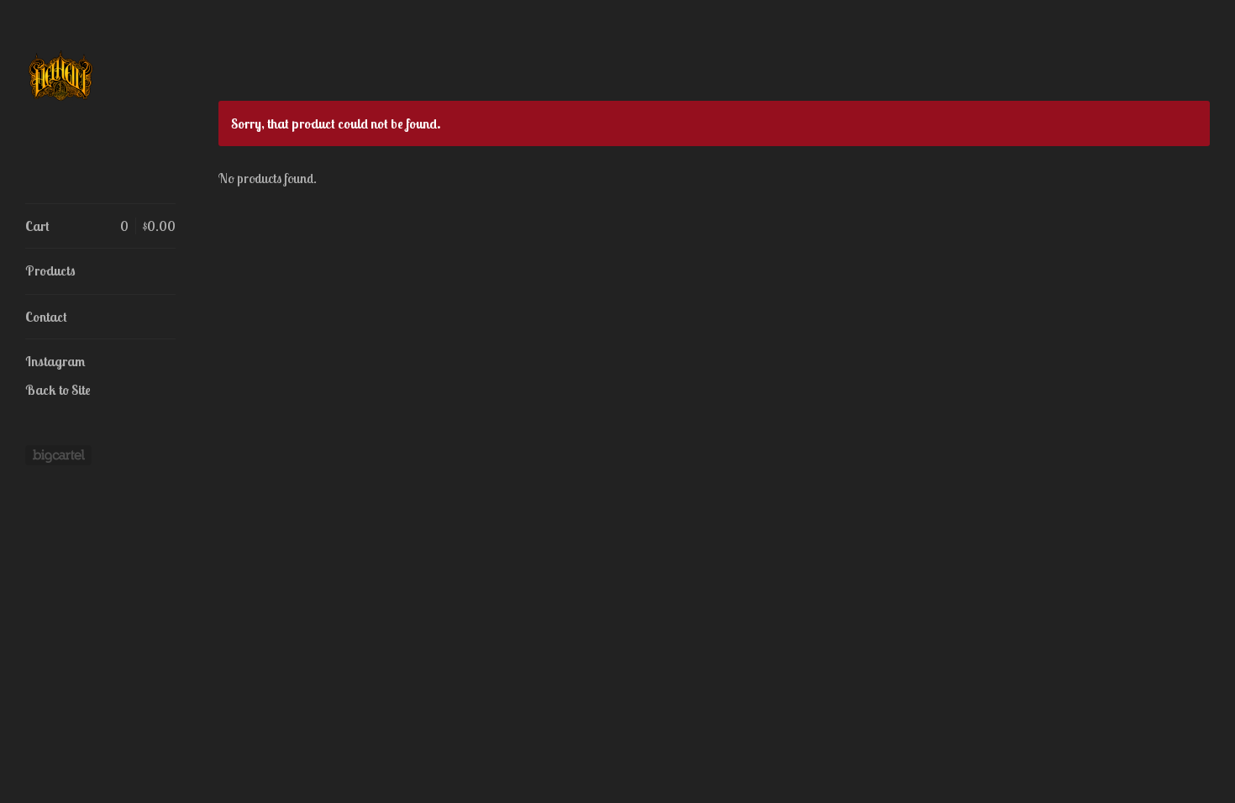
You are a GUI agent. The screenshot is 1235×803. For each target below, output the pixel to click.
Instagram (55, 361)
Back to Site (58, 389)
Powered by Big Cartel (58, 455)
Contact (46, 316)
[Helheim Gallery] (88, 111)
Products (50, 270)
